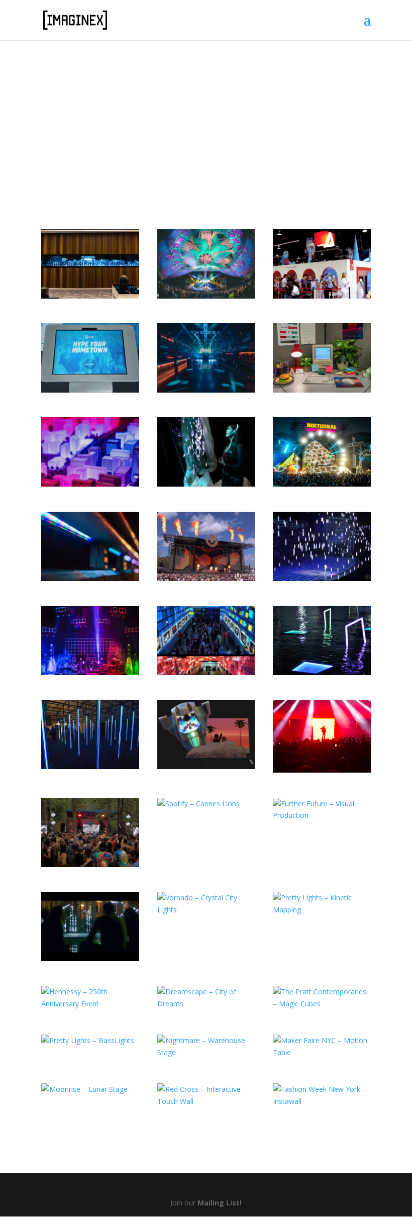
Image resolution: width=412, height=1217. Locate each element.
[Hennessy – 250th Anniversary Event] (90, 998)
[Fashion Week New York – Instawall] (322, 1095)
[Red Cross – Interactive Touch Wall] (206, 1095)
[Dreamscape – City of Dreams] (206, 998)
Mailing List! (219, 1202)
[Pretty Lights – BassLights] (90, 1041)
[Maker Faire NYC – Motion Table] (322, 1047)
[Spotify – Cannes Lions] (206, 804)
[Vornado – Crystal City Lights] (206, 904)
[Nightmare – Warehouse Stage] (206, 1047)
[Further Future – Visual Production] (322, 810)
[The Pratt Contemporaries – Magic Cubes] (322, 998)
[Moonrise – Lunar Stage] (90, 1089)
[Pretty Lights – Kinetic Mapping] (322, 904)
